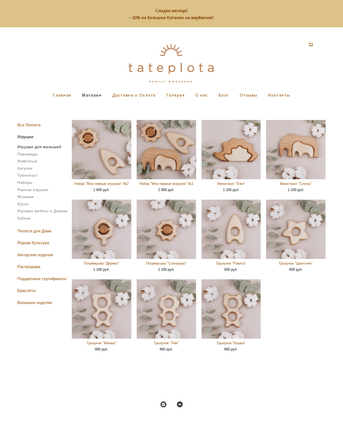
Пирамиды (27, 154)
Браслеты (26, 290)
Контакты (279, 95)
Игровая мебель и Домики (42, 211)
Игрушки (25, 136)
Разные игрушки (33, 190)
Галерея (175, 95)
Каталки (25, 168)
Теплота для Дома (34, 231)
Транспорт (27, 175)
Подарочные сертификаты (41, 278)
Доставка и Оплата (134, 95)
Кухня (23, 204)
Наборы (24, 182)
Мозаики (25, 197)
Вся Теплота (28, 125)
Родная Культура (33, 242)
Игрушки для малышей (39, 147)
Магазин (92, 95)
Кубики (24, 218)
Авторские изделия (35, 254)
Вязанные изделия (34, 302)
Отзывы (249, 95)
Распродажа (28, 266)
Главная (62, 95)
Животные (27, 161)
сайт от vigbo (171, 419)
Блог (224, 95)
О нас (201, 95)
